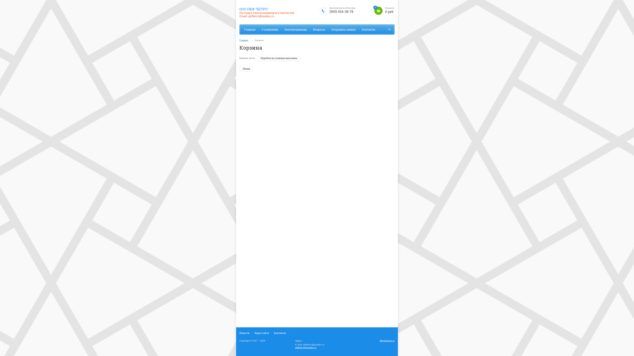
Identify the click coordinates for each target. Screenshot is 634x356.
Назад (246, 68)
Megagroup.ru (387, 340)
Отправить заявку (343, 29)
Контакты (368, 29)
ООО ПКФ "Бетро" (254, 9)
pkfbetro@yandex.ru (306, 347)
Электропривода (295, 29)
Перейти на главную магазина (279, 58)
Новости (244, 333)
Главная (250, 29)
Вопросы (319, 29)
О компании (270, 29)
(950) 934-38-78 (341, 11)
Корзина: (385, 10)
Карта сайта (262, 333)
